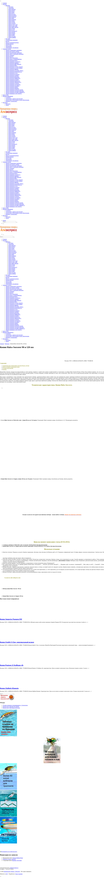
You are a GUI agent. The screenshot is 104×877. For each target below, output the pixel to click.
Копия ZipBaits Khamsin (9, 688)
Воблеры (7, 343)
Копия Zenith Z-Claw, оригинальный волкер (17, 642)
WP (7, 874)
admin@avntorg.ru (14, 867)
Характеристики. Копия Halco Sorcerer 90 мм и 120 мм (16, 365)
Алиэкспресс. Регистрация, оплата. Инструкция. (10, 864)
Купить (5, 369)
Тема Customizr (18, 874)
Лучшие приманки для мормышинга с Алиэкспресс (15, 705)
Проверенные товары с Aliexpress (12, 871)
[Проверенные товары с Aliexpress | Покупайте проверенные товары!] (9, 113)
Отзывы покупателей (8, 368)
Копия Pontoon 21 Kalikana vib (11, 665)
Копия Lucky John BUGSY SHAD (11, 706)
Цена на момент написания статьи (11, 367)
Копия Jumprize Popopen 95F (11, 619)
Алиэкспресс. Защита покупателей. (7, 865)
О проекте (2, 862)
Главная (2, 343)
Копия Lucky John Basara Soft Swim (11, 707)
